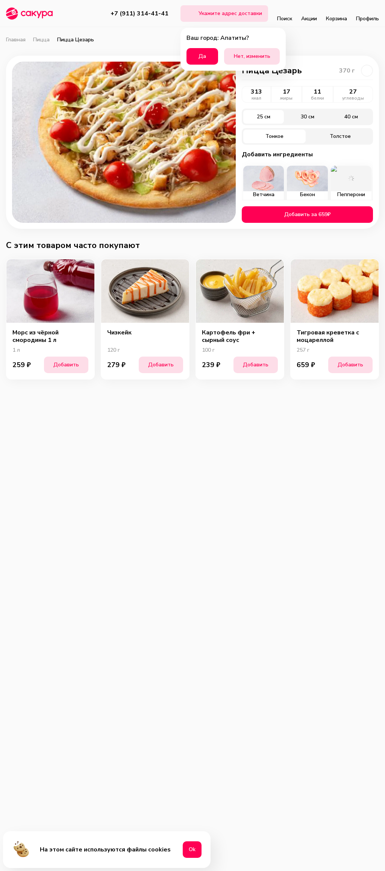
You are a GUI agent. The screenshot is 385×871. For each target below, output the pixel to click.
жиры (286, 98)
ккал (256, 98)
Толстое (340, 136)
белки (317, 98)
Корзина (336, 18)
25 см (263, 116)
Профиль (367, 18)
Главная (16, 39)
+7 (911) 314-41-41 (139, 13)
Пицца (41, 39)
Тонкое (274, 136)
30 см (307, 116)
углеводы (353, 98)
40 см (351, 116)
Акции (309, 18)
